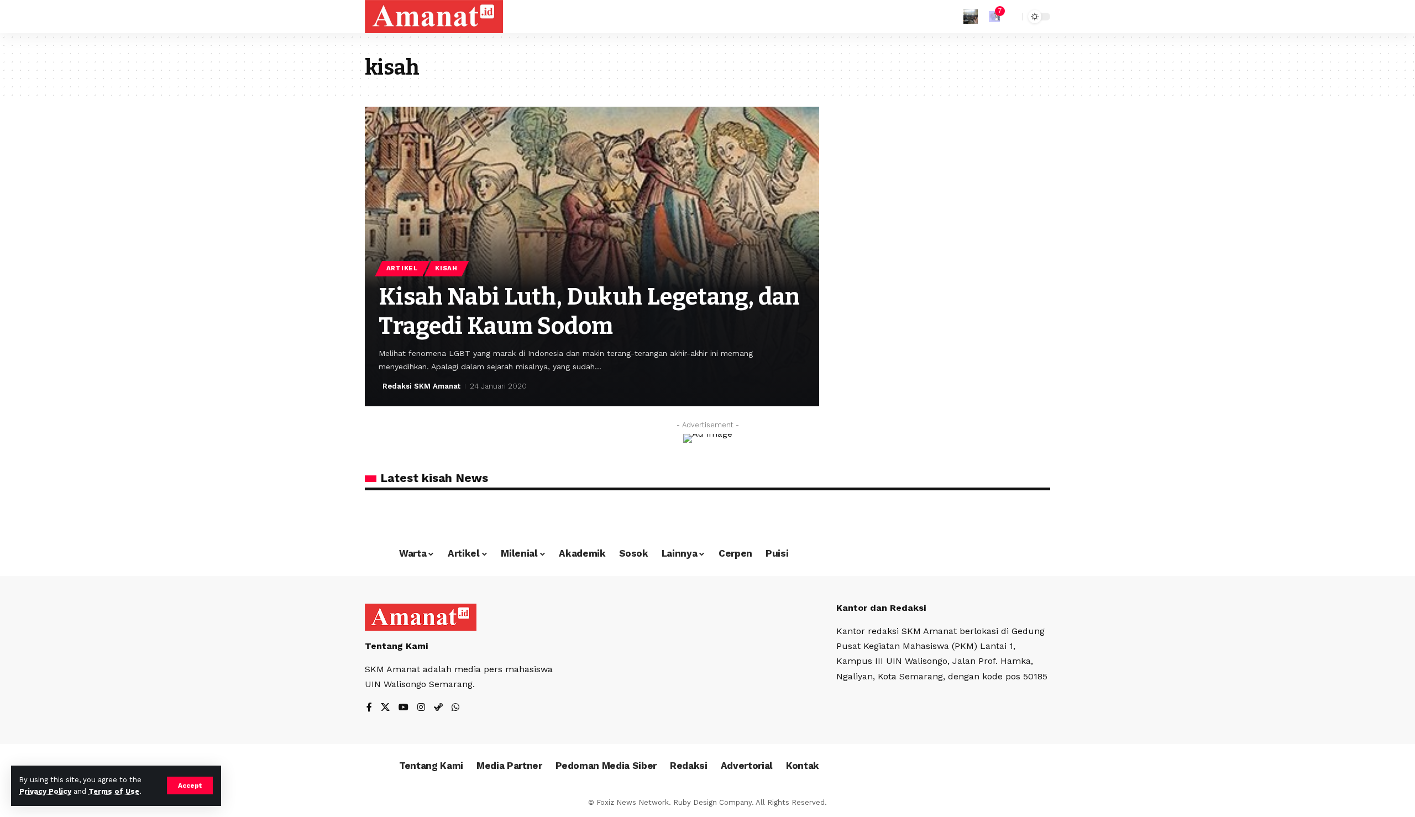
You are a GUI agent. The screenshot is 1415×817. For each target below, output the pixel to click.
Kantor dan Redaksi (881, 608)
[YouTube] (403, 708)
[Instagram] (421, 708)
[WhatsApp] (455, 708)
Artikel (402, 268)
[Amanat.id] (434, 16)
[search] (1010, 16)
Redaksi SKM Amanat (421, 386)
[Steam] (438, 708)
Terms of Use (113, 791)
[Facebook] (369, 708)
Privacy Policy (45, 791)
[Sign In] (970, 16)
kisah (446, 268)
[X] (385, 708)
